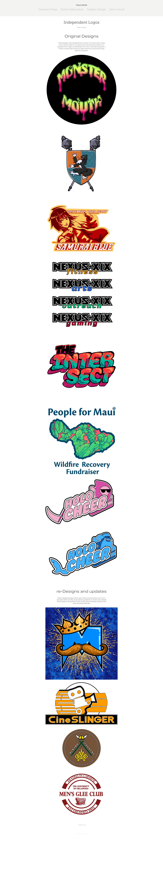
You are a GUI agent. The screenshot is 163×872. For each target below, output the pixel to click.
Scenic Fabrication (72, 9)
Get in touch (117, 9)
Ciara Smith (81, 5)
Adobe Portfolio (84, 833)
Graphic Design (96, 9)
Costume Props (47, 9)
